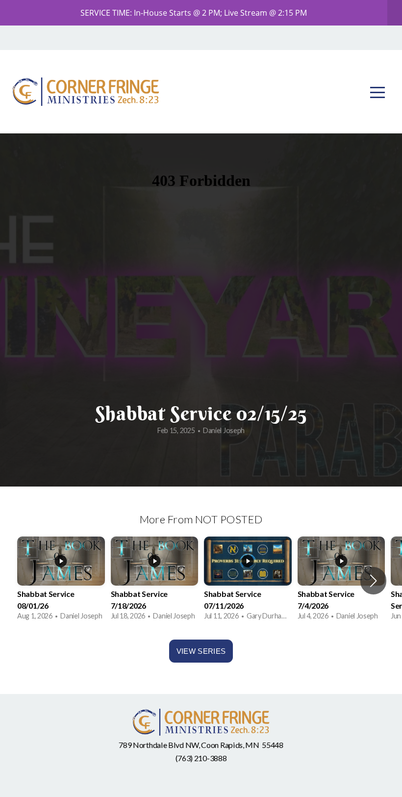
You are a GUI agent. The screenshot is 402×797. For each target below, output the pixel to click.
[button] (373, 580)
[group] (61, 581)
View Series (201, 651)
